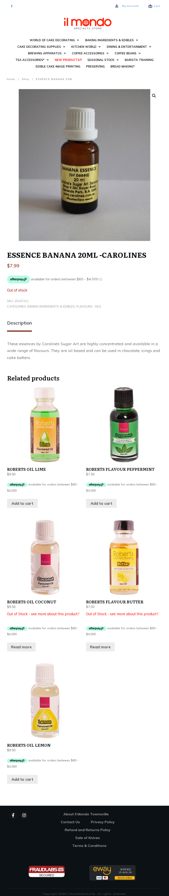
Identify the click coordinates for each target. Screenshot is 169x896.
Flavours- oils (88, 306)
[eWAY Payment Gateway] (112, 872)
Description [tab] (19, 323)
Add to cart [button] (22, 503)
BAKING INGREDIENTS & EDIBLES (51, 306)
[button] (154, 96)
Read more (21, 646)
